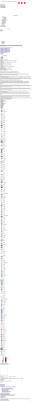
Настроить (5, 400)
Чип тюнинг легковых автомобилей (7, 388)
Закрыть (8, 400)
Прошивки (3, 21)
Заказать (2, 61)
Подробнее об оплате (3, 397)
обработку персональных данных (10, 378)
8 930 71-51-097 (2, 5)
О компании (4, 16)
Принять (2, 400)
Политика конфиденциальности (4, 393)
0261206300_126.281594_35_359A (5, 50)
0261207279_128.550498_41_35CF (5, 51)
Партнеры (5, 17)
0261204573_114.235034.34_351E (5, 48)
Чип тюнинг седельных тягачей (6, 391)
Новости (5, 18)
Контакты (3, 24)
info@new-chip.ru (15, 15)
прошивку (1, 30)
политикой (21, 378)
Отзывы (3, 23)
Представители (4, 20)
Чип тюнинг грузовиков (5, 389)
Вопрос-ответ (4, 22)
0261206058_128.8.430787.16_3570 (5, 49)
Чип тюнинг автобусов (5, 390)
